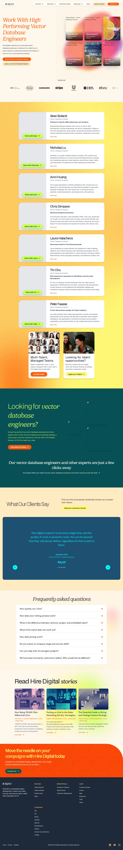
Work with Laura (31, 258)
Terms (4, 845)
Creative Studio (39, 790)
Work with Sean (31, 136)
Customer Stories (64, 4)
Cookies (16, 845)
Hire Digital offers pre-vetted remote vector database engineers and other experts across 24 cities (60, 473)
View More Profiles (18, 447)
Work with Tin (31, 292)
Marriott (36, 823)
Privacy (10, 845)
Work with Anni (31, 194)
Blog (80, 793)
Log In (88, 4)
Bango (36, 817)
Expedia (36, 820)
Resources (82, 796)
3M (35, 811)
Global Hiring (61, 784)
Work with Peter (31, 324)
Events (81, 790)
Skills (36, 796)
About (81, 802)
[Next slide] (108, 567)
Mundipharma (38, 826)
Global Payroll (61, 790)
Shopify (36, 829)
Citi (35, 814)
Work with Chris (31, 226)
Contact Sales (39, 374)
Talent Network (39, 787)
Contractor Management (64, 793)
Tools (81, 799)
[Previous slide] (15, 567)
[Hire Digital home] (10, 4)
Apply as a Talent (75, 374)
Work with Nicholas (31, 165)
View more (53, 137)
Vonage (36, 835)
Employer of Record (63, 787)
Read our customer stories (75, 508)
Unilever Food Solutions (41, 832)
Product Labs (38, 793)
